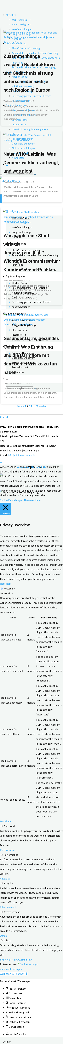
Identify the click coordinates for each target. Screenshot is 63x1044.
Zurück (20, 406)
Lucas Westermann (15, 101)
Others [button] (3, 935)
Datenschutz (38, 467)
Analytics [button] (5, 878)
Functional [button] (5, 821)
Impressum (23, 467)
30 (37, 406)
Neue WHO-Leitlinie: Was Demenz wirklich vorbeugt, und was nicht (31, 162)
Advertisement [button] (8, 907)
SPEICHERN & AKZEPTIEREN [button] (16, 959)
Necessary (9, 588)
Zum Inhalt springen (11, 969)
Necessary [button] (5, 583)
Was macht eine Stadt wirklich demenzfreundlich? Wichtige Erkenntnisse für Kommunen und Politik (31, 252)
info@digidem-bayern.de (21, 455)
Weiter (42, 406)
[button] (14, 973)
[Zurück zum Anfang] (1, 462)
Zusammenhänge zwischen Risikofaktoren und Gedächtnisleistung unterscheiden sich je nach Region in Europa (29, 73)
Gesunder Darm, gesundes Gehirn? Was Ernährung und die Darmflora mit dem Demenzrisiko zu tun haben (31, 355)
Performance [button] (7, 850)
